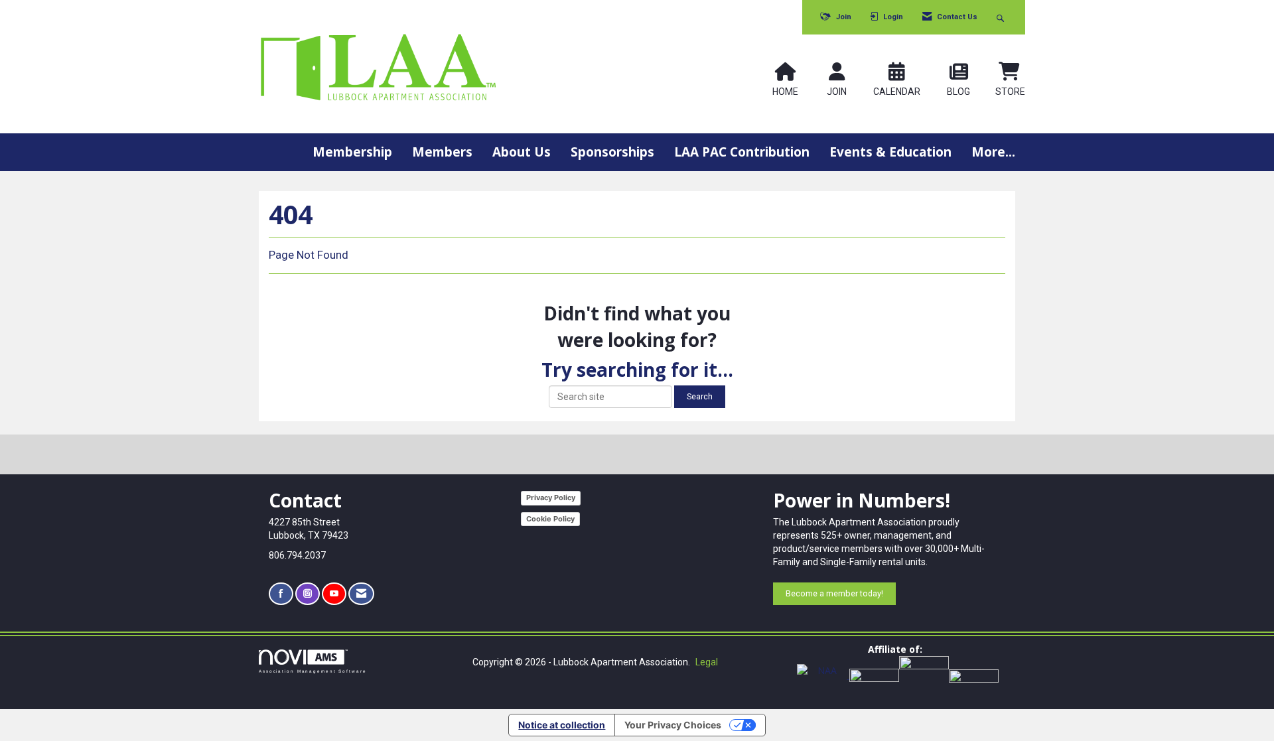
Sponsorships (612, 152)
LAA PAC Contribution (742, 152)
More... (993, 152)
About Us (521, 152)
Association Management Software (313, 671)
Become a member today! (834, 593)
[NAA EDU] (924, 675)
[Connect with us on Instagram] (307, 594)
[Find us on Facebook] (281, 594)
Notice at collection (561, 724)
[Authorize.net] (974, 675)
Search (700, 396)
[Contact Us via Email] (361, 594)
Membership (352, 152)
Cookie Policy (550, 518)
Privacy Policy (550, 497)
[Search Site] (1002, 17)
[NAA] (823, 675)
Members (442, 152)
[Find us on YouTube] (334, 594)
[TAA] (874, 675)
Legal (706, 662)
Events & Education (890, 152)
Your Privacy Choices (672, 724)
